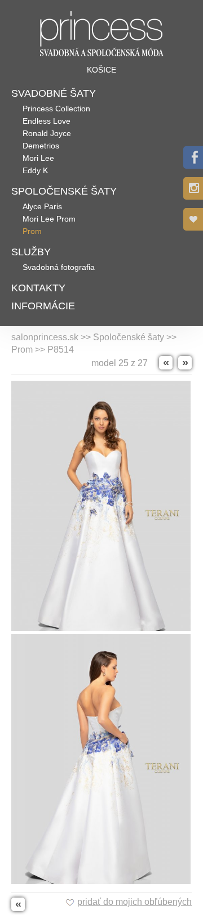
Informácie (43, 306)
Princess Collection (56, 108)
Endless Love (46, 120)
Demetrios (41, 145)
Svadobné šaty (53, 93)
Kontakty (38, 288)
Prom (32, 231)
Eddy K (35, 170)
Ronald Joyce (47, 133)
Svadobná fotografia (59, 267)
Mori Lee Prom (49, 218)
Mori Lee (38, 158)
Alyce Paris (42, 206)
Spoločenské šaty (64, 191)
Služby (31, 252)
